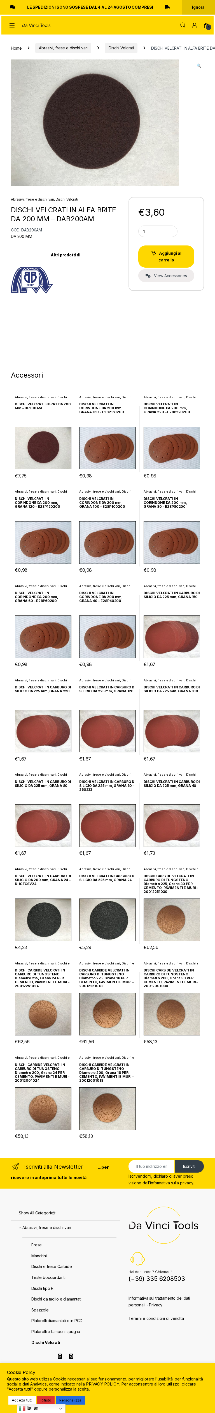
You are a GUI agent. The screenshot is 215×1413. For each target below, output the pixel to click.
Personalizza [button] (70, 1400)
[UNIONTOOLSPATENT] (32, 282)
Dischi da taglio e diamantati (56, 1299)
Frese (36, 1244)
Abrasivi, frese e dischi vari (63, 47)
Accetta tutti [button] (22, 1400)
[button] (199, 65)
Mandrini (39, 1255)
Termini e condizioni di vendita (156, 1318)
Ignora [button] (198, 7)
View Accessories (169, 275)
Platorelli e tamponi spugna (55, 1331)
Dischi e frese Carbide (51, 1266)
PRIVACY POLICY (102, 1384)
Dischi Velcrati (121, 47)
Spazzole (40, 1310)
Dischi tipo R (42, 1288)
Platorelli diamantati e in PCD (57, 1320)
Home (16, 47)
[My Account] (194, 25)
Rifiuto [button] (46, 1400)
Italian (31, 1408)
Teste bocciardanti (48, 1277)
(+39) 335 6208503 (156, 1278)
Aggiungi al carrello (169, 256)
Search (183, 25)
